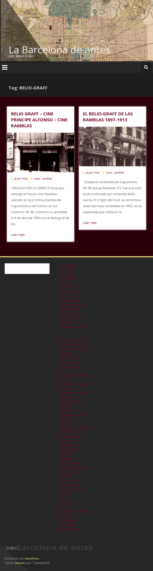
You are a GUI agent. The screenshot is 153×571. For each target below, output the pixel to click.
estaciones (67, 410)
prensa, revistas (71, 489)
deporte (65, 397)
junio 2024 (67, 274)
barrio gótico (68, 362)
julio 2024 (66, 270)
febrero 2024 (68, 292)
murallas (65, 454)
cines (37, 178)
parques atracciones (74, 467)
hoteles (64, 419)
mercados (66, 441)
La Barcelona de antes (59, 49)
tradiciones (67, 520)
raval (62, 507)
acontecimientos (71, 340)
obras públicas (70, 463)
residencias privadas (74, 511)
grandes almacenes (73, 415)
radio (63, 498)
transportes (68, 524)
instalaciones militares (75, 428)
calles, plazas (68, 366)
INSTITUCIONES (71, 432)
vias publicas (68, 529)
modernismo (68, 445)
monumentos (69, 450)
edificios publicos (71, 401)
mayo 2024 (67, 278)
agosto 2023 (68, 318)
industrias (66, 423)
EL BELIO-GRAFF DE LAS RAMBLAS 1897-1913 (108, 117)
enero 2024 (67, 296)
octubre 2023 (69, 309)
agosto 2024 (68, 265)
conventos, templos (73, 393)
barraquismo (68, 357)
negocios (66, 458)
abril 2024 (66, 283)
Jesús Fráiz (21, 178)
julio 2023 (66, 322)
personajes (67, 480)
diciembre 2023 (70, 300)
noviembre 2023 (71, 305)
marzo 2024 (67, 287)
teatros (64, 516)
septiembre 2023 (71, 314)
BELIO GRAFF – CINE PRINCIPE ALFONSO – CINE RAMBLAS (39, 120)
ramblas (47, 178)
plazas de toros (70, 485)
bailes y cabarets (71, 344)
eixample (65, 406)
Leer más (18, 235)
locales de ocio (69, 436)
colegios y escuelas (73, 384)
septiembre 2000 (71, 327)
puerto (64, 494)
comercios (66, 388)
